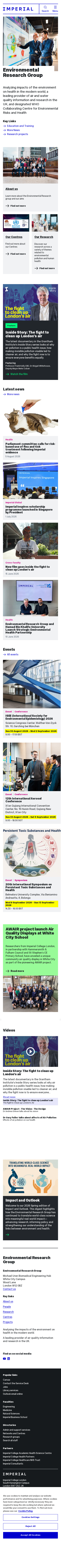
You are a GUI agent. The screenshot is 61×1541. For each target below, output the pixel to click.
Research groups (11, 1436)
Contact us (9, 1289)
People (7, 1306)
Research (8, 1311)
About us (8, 1301)
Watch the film (19, 374)
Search (45, 11)
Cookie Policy (25, 1511)
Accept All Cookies (30, 1535)
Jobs (5, 1387)
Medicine (7, 1410)
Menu (55, 11)
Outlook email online (13, 1394)
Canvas (6, 1379)
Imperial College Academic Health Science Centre (27, 1453)
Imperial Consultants (13, 1463)
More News (13, 130)
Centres (7, 1316)
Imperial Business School (15, 1417)
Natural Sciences (11, 1413)
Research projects (17, 134)
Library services (10, 1390)
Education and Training (20, 126)
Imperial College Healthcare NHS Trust (21, 1460)
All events (12, 654)
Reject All (30, 1526)
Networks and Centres (14, 1433)
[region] (30, 1514)
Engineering (9, 1406)
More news (13, 394)
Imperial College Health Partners (18, 1456)
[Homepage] (21, 9)
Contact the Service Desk (16, 1383)
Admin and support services (16, 1429)
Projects (8, 1322)
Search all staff (10, 1440)
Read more (17, 971)
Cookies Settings (30, 1517)
